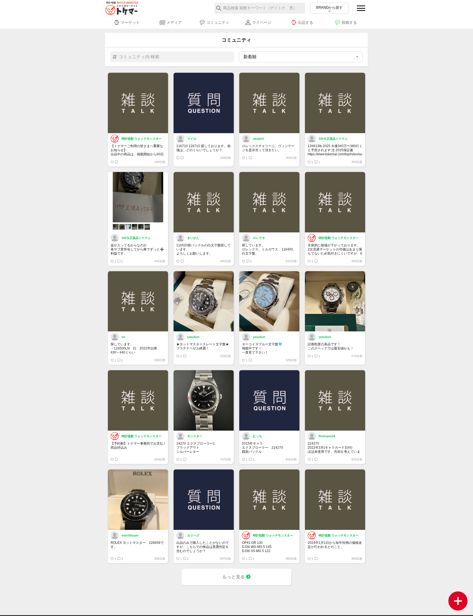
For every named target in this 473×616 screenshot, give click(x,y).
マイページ (261, 22)
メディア (174, 22)
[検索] (219, 8)
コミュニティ (217, 22)
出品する (305, 22)
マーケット (130, 22)
